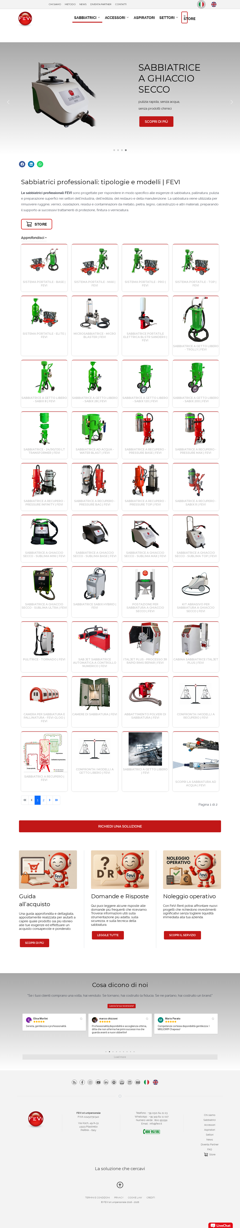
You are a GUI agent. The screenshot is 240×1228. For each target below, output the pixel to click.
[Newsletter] (121, 1082)
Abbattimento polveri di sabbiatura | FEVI (145, 716)
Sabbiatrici (209, 1120)
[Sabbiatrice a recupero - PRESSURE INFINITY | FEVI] (44, 480)
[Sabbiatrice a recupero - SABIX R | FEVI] (195, 480)
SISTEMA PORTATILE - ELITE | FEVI (44, 335)
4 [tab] (117, 1052)
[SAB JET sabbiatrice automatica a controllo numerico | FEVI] (94, 639)
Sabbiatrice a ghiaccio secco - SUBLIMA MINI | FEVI (44, 554)
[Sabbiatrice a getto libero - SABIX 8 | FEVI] (44, 377)
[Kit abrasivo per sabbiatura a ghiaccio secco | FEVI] (195, 584)
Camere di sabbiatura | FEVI (94, 714)
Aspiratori (209, 1129)
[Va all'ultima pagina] (56, 800)
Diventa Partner (210, 1144)
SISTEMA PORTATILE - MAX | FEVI (94, 283)
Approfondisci (32, 238)
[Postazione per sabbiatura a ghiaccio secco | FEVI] (145, 584)
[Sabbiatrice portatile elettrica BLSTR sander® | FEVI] (145, 313)
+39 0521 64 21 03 (157, 1113)
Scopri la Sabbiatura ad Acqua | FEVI (195, 783)
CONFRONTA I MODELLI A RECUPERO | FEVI (196, 716)
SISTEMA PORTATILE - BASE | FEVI (44, 283)
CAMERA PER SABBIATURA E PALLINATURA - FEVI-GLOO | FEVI (44, 718)
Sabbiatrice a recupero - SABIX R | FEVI (195, 502)
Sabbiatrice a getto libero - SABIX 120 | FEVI (145, 399)
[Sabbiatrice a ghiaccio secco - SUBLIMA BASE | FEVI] (94, 532)
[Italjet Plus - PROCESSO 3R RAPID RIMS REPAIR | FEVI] (145, 639)
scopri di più (156, 121)
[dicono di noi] (137, 1082)
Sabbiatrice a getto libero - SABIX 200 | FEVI (196, 399)
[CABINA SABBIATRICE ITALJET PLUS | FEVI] (195, 639)
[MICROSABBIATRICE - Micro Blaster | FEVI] (94, 313)
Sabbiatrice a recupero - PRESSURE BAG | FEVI (94, 502)
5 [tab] (121, 1052)
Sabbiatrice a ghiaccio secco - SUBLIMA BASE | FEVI (94, 554)
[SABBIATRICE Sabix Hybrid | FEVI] (94, 584)
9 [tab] (135, 1052)
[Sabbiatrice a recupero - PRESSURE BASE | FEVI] (145, 429)
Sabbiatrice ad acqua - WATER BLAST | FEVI (95, 451)
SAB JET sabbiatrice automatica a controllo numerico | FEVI (94, 663)
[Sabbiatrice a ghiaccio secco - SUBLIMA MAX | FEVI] (145, 532)
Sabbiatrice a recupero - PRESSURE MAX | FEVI (195, 451)
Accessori (209, 1124)
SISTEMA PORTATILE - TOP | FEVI (195, 283)
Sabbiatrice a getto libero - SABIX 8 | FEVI (44, 399)
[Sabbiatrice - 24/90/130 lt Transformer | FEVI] (44, 429)
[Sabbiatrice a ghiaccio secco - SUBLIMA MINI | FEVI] (44, 532)
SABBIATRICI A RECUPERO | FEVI (44, 778)
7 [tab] (128, 1052)
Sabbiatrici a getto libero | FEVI (145, 771)
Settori (209, 1134)
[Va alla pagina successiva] (50, 800)
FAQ (209, 1149)
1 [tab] (107, 1052)
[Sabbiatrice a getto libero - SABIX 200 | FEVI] (195, 377)
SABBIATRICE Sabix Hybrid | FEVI (94, 606)
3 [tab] (114, 1052)
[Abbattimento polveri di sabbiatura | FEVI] (145, 694)
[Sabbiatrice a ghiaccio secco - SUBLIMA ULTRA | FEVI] (44, 584)
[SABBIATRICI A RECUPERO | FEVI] (44, 752)
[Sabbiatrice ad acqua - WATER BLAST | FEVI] (94, 429)
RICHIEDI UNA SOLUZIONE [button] (120, 826)
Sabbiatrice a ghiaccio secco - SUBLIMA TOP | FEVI (196, 554)
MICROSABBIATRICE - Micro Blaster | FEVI (95, 335)
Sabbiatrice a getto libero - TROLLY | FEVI (196, 347)
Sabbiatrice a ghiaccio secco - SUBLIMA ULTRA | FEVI (44, 606)
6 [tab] (124, 1052)
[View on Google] (81, 1018)
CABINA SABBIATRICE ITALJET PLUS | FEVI (195, 661)
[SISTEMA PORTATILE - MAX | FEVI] (94, 261)
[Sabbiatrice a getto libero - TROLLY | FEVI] (196, 319)
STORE (41, 224)
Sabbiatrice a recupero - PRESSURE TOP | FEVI (145, 502)
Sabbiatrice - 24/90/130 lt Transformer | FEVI (44, 451)
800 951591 (160, 1120)
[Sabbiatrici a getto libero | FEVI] (145, 749)
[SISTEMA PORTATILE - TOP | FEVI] (195, 261)
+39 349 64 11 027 (158, 1116)
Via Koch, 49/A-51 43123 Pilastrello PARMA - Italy (88, 1127)
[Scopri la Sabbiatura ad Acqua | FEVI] (196, 755)
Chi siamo (209, 1115)
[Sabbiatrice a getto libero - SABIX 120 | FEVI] (145, 377)
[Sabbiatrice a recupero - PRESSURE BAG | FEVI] (94, 480)
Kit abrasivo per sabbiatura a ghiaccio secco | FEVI (196, 608)
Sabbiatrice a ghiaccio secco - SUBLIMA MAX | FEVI (145, 554)
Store (212, 1154)
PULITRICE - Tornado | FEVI (44, 659)
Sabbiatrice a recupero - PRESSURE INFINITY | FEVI (44, 502)
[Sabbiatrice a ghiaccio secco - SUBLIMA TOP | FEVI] (195, 532)
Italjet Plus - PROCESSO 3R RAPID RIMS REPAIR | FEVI (145, 661)
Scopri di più (34, 943)
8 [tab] (131, 1052)
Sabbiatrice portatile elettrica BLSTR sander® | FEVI (145, 337)
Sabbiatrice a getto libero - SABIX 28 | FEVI (95, 399)
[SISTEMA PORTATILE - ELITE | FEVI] (44, 313)
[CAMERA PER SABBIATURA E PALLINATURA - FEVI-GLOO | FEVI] (44, 694)
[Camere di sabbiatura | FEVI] (94, 694)
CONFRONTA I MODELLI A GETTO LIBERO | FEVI (95, 771)
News (209, 1139)
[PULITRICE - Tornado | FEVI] (44, 639)
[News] (129, 1082)
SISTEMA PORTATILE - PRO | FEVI (145, 283)
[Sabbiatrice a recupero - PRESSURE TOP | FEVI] (145, 480)
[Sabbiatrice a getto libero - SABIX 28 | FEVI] (94, 377)
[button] (8, 102)
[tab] (114, 150)
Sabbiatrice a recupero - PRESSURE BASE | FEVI (145, 451)
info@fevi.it (156, 1123)
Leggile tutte (108, 935)
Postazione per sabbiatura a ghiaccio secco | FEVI (145, 608)
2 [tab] (110, 1052)
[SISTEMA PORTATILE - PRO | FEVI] (145, 261)
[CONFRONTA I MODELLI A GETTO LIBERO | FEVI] (94, 749)
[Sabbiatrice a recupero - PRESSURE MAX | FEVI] (195, 429)
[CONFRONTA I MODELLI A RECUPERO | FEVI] (195, 694)
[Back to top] (120, 1186)
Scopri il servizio (182, 935)
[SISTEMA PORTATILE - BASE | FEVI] (44, 261)
